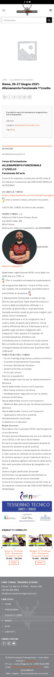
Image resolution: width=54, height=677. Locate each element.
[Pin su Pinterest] (24, 97)
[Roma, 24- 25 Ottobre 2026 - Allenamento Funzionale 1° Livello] (14, 540)
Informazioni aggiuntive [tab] (13, 154)
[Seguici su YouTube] (29, 2)
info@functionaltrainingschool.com (26, 667)
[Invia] (49, 20)
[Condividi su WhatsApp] (4, 97)
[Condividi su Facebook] (9, 97)
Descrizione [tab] (7, 149)
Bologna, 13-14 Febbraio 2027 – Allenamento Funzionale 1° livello (40, 553)
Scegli (14, 563)
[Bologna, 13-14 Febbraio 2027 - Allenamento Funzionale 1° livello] (40, 540)
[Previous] (2, 553)
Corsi (4, 80)
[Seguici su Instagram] (27, 2)
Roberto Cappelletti (12, 266)
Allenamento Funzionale (22, 80)
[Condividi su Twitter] (14, 97)
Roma (12, 129)
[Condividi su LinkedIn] (29, 97)
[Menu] (3, 10)
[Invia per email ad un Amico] (19, 97)
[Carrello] (50, 10)
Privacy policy (31, 660)
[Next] (52, 553)
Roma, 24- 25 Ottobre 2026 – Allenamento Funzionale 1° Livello (14, 553)
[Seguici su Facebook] (24, 2)
